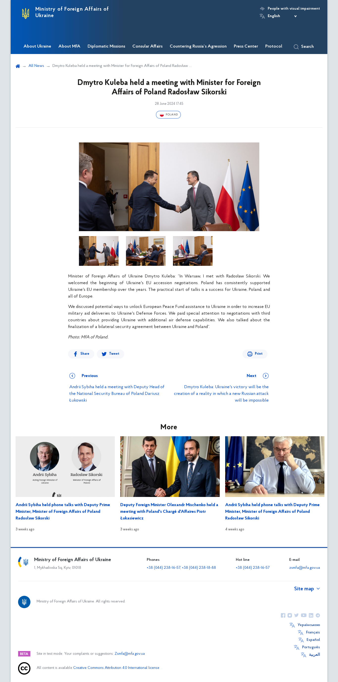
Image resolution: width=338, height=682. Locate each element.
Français (313, 632)
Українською (309, 625)
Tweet (114, 354)
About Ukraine (37, 46)
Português (311, 647)
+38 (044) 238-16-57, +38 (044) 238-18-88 (181, 568)
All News (36, 66)
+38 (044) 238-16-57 (252, 568)
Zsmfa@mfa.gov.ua (130, 654)
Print (259, 354)
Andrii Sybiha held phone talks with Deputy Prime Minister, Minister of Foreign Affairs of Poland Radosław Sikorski (63, 512)
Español (313, 640)
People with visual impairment (294, 9)
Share (84, 354)
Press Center (246, 46)
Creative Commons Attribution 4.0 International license (116, 668)
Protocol (273, 46)
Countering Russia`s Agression (198, 46)
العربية (314, 655)
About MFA (69, 46)
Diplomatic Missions (106, 46)
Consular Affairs (147, 46)
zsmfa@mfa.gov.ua (304, 568)
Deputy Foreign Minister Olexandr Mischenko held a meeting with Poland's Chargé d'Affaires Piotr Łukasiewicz (169, 512)
